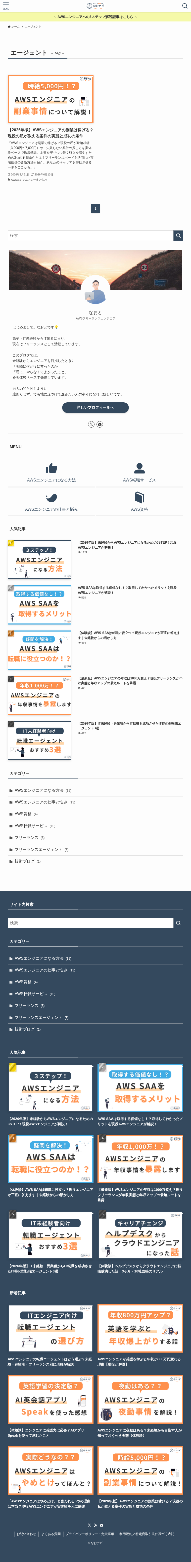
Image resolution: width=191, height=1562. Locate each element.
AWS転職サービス (35, 826)
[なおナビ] (96, 6)
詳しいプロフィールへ (95, 407)
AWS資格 (26, 814)
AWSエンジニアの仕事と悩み (45, 802)
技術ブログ (28, 861)
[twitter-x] (91, 424)
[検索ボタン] (185, 6)
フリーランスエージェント (41, 849)
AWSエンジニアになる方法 (43, 790)
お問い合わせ (26, 1534)
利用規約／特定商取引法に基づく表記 (146, 1534)
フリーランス (30, 837)
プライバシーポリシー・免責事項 (90, 1534)
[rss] (95, 1525)
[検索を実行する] (178, 235)
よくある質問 (51, 1534)
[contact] (99, 424)
